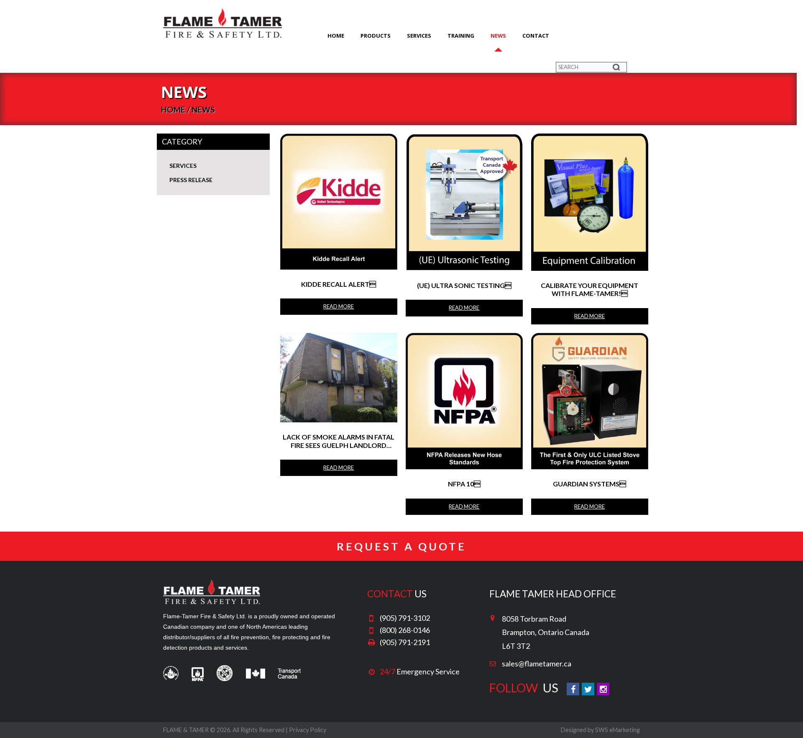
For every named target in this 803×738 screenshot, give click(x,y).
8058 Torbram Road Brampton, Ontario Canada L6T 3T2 (545, 632)
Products (376, 35)
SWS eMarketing (617, 729)
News (498, 35)
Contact (535, 35)
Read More (338, 306)
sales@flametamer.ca (536, 663)
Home (335, 35)
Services (419, 35)
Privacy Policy (307, 729)
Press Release (190, 179)
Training (461, 35)
